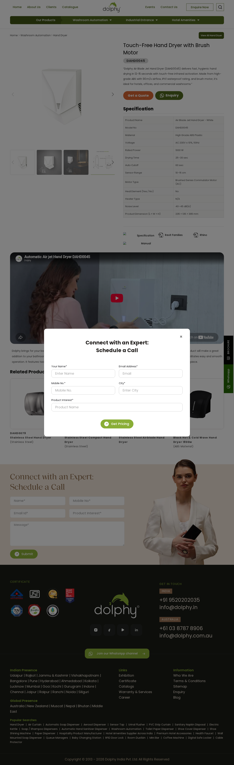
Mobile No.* (58, 383)
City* (122, 383)
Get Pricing (120, 423)
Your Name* (59, 366)
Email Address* (128, 366)
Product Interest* (62, 400)
